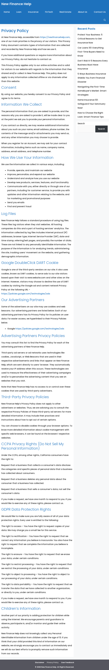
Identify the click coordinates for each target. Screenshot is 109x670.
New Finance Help (16, 4)
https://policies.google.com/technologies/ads (25, 293)
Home (7, 12)
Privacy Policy (52, 662)
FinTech (49, 12)
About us (82, 12)
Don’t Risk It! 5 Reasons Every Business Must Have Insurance (93, 64)
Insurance (33, 12)
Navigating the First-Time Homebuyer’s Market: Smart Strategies (92, 90)
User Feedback (67, 662)
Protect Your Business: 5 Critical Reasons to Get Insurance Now (90, 38)
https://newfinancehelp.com (55, 37)
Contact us (100, 12)
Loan (18, 12)
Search (81, 123)
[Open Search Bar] (104, 20)
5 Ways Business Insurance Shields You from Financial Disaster (92, 77)
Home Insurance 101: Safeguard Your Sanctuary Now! (91, 103)
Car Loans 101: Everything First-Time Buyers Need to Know (91, 51)
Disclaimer (39, 662)
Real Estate (65, 12)
